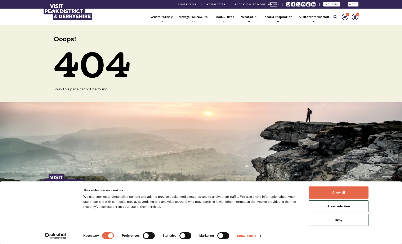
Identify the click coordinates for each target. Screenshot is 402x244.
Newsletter (216, 4)
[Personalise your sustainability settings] (345, 17)
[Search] (335, 17)
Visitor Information (314, 17)
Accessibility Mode (250, 4)
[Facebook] (293, 4)
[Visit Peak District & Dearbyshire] (68, 11)
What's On (249, 17)
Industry (332, 4)
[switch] (149, 235)
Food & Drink (224, 17)
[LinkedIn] (313, 4)
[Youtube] (303, 4)
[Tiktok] (308, 4)
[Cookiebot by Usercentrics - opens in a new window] (55, 236)
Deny (338, 220)
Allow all (338, 192)
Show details (246, 236)
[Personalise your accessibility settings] (355, 17)
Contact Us (187, 4)
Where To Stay (162, 17)
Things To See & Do (193, 17)
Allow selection (338, 206)
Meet (353, 4)
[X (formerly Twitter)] (298, 4)
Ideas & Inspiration (277, 17)
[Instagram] (288, 4)
